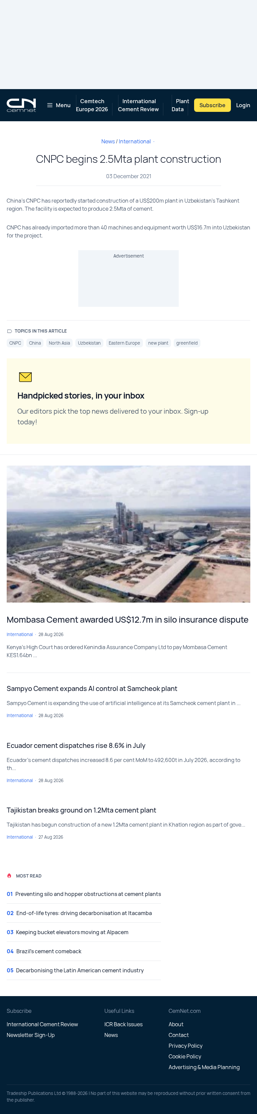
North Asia (59, 343)
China (35, 343)
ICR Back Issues (123, 1024)
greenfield (187, 343)
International (135, 141)
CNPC (15, 343)
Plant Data (180, 105)
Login (243, 105)
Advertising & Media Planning (204, 1067)
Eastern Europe (124, 343)
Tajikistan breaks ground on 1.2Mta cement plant (81, 810)
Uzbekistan (89, 343)
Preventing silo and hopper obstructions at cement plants (88, 894)
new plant (158, 343)
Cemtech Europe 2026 (92, 105)
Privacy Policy (185, 1045)
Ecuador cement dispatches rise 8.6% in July (76, 745)
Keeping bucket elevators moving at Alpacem (72, 932)
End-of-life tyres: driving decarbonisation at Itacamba (84, 913)
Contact (179, 1035)
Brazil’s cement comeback (48, 951)
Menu (63, 105)
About (176, 1024)
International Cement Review (138, 105)
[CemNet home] (21, 105)
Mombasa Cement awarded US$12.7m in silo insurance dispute (128, 619)
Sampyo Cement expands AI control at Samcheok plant (92, 688)
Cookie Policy (185, 1056)
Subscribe (212, 105)
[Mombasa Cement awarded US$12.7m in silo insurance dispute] (128, 534)
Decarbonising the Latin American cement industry (80, 970)
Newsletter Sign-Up (31, 1035)
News (108, 141)
